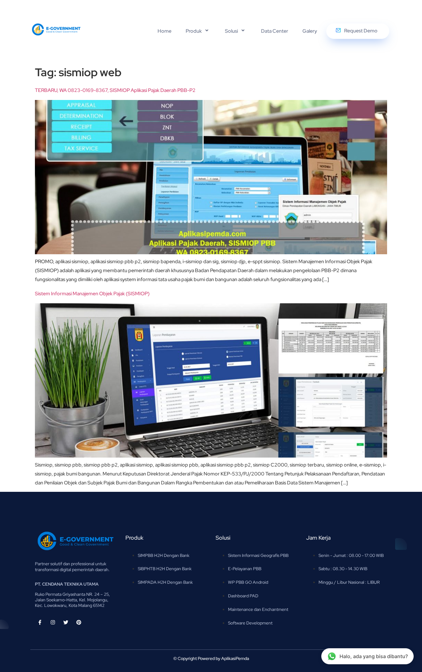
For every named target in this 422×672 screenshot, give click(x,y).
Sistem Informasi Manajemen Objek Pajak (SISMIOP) (92, 293)
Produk (194, 31)
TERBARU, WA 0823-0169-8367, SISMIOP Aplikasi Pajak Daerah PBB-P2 (115, 90)
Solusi (231, 31)
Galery (309, 31)
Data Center (274, 31)
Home (164, 31)
